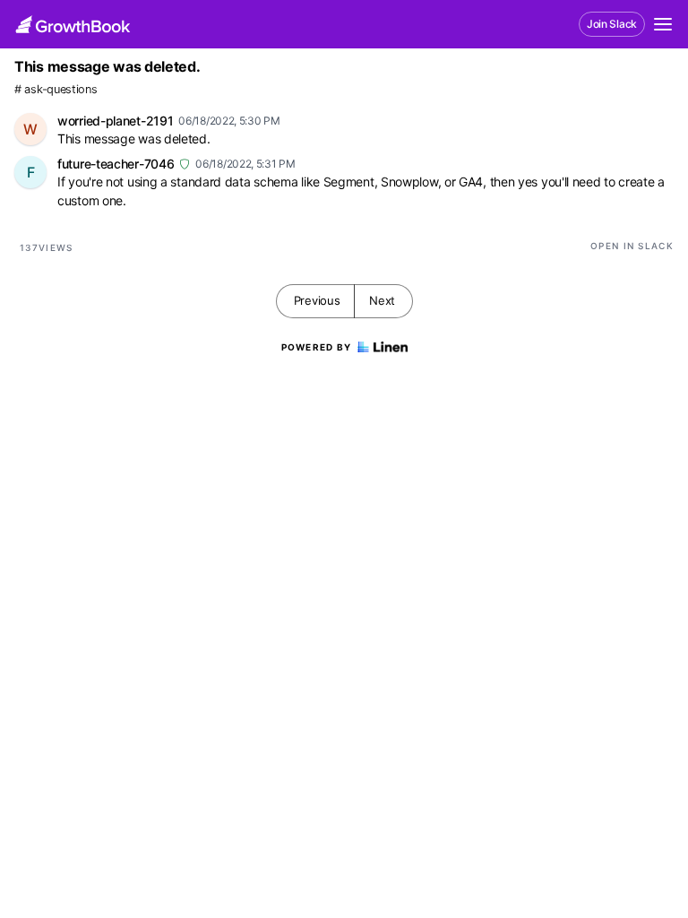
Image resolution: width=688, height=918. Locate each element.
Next (382, 300)
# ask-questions (56, 89)
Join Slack (612, 23)
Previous (317, 300)
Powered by (316, 347)
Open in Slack (632, 245)
